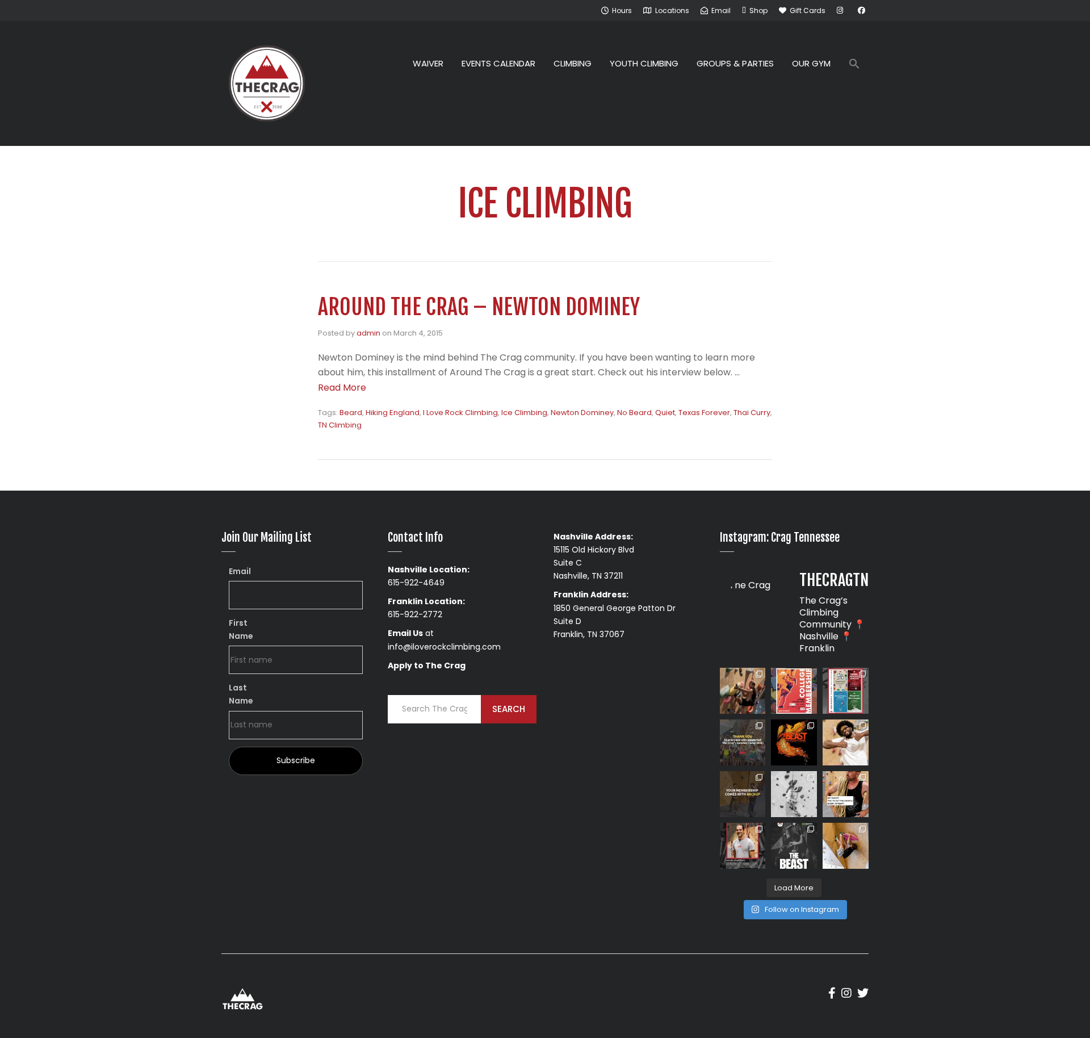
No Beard (634, 412)
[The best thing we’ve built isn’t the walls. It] (846, 742)
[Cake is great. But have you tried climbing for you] (794, 794)
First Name (241, 629)
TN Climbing (340, 425)
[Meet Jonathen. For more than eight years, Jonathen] (743, 846)
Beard (350, 412)
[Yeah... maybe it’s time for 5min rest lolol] (846, 794)
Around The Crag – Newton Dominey (479, 307)
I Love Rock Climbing (460, 412)
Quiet (665, 412)
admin (368, 333)
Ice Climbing (524, 412)
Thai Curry (751, 412)
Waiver (428, 63)
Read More (342, 387)
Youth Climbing (644, 63)
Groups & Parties (735, 63)
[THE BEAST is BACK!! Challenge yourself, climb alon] (794, 742)
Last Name (241, 694)
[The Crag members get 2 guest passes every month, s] (743, 794)
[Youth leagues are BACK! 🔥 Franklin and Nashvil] (846, 691)
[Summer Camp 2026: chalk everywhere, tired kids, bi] (743, 742)
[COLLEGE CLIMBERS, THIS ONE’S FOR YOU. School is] (794, 691)
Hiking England (393, 412)
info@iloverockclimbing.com (444, 646)
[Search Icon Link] (854, 65)
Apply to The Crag (427, 665)
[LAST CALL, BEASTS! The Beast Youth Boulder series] (743, 691)
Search (508, 709)
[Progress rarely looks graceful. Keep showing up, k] (846, 846)
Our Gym (811, 63)
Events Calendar (498, 63)
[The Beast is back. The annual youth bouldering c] (794, 846)
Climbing (573, 63)
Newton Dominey (582, 412)
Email (240, 571)
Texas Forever (704, 412)
